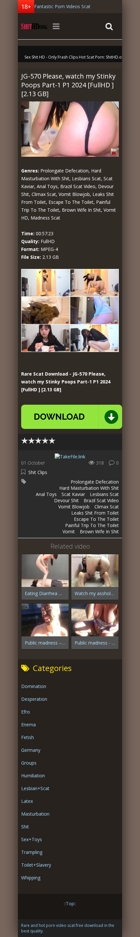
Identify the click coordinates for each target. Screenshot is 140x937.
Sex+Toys (31, 839)
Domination (33, 686)
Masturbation (35, 814)
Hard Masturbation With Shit (89, 488)
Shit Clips (37, 472)
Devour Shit (66, 500)
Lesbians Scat (104, 494)
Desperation (34, 699)
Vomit (69, 531)
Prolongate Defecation (95, 482)
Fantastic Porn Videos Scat (62, 6)
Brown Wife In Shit (99, 531)
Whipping (30, 878)
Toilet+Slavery (36, 865)
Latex (27, 801)
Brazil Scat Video (101, 500)
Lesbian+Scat (35, 788)
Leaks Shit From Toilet (95, 513)
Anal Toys (46, 494)
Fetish (27, 737)
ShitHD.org (34, 26)
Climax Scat (106, 507)
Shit (25, 826)
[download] (71, 417)
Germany (30, 750)
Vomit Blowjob (74, 507)
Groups (28, 763)
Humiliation (33, 775)
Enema (28, 724)
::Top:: (70, 903)
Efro (25, 712)
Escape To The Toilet (96, 519)
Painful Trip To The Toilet (92, 525)
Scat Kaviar (73, 494)
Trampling (31, 852)
